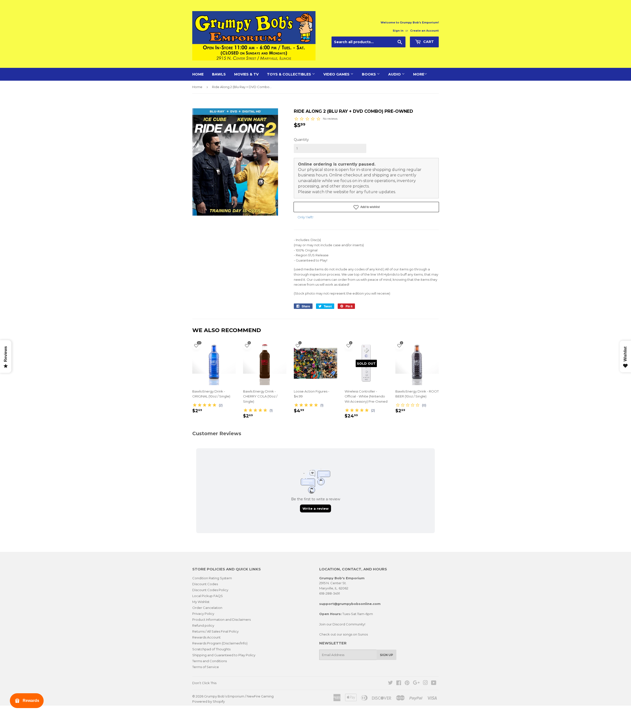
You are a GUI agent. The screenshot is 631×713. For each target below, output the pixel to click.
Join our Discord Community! (342, 624)
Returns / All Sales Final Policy (215, 631)
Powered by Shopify (208, 701)
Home (198, 74)
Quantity (301, 139)
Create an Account (424, 30)
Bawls (219, 74)
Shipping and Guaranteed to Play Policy (223, 655)
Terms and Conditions (209, 661)
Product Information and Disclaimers (221, 619)
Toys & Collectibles (289, 74)
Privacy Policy (203, 614)
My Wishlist (201, 602)
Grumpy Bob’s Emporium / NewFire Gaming (239, 696)
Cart (428, 41)
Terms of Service (205, 667)
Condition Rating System (212, 578)
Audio (395, 74)
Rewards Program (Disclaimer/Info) (219, 643)
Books (369, 74)
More (418, 74)
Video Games (337, 74)
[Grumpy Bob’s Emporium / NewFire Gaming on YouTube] (433, 683)
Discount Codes (205, 584)
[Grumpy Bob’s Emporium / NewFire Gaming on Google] (416, 683)
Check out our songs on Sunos (343, 634)
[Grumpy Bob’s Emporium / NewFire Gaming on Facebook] (398, 683)
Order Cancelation (207, 608)
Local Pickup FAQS (207, 596)
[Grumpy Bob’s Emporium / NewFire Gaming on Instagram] (425, 683)
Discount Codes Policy (210, 590)
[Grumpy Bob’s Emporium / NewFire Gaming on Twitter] (390, 683)
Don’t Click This (204, 683)
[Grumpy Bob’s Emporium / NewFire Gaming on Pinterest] (407, 683)
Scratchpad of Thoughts (211, 649)
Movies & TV (246, 74)
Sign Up (386, 655)
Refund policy (203, 625)
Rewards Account (206, 637)
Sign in (398, 30)
